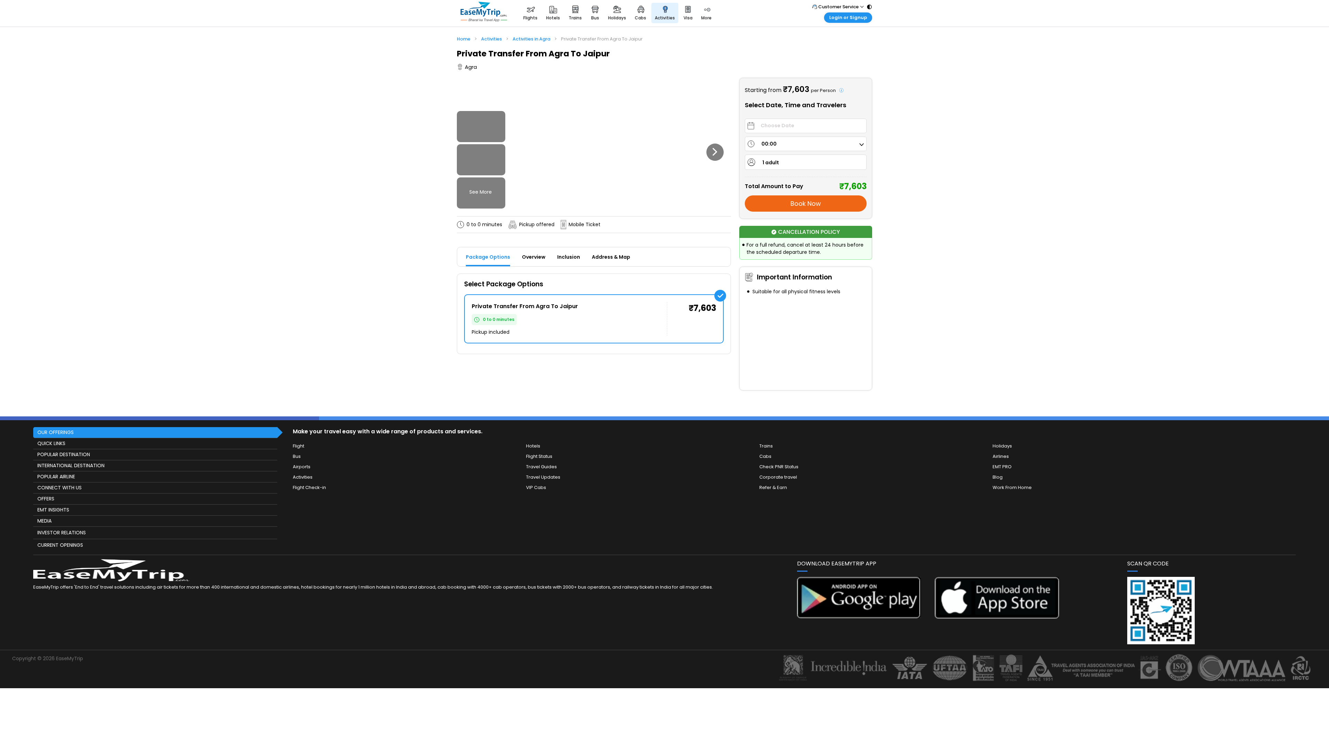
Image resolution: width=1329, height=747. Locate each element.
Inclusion (568, 256)
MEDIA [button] (44, 520)
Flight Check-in (309, 487)
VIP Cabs (536, 487)
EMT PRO (1002, 466)
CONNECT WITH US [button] (59, 487)
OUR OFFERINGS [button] (55, 432)
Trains (766, 446)
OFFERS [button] (45, 498)
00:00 (769, 143)
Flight (298, 446)
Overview (533, 256)
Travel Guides (541, 466)
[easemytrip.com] (484, 13)
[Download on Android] (859, 616)
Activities (303, 477)
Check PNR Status (778, 466)
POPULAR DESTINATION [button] (63, 454)
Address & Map (611, 256)
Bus (297, 456)
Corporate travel (778, 477)
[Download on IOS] (997, 617)
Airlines (1001, 456)
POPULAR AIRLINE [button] (56, 476)
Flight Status (539, 456)
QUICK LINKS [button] (51, 443)
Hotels (533, 446)
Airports (301, 466)
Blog (998, 477)
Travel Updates (543, 477)
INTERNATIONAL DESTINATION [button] (71, 465)
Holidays (1002, 446)
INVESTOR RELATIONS (61, 532)
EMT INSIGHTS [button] (53, 509)
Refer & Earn (773, 487)
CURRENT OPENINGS (60, 545)
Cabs (765, 456)
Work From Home (1012, 487)
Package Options (488, 256)
